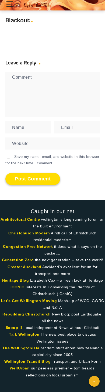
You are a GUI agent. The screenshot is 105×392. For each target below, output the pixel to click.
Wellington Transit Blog (27, 361)
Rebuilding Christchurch (26, 314)
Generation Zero (18, 260)
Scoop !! (14, 327)
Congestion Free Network (28, 246)
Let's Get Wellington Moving (29, 301)
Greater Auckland (24, 267)
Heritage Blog (15, 280)
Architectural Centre (20, 219)
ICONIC (17, 287)
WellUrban (20, 368)
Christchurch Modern (29, 233)
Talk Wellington (24, 334)
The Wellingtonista (21, 348)
